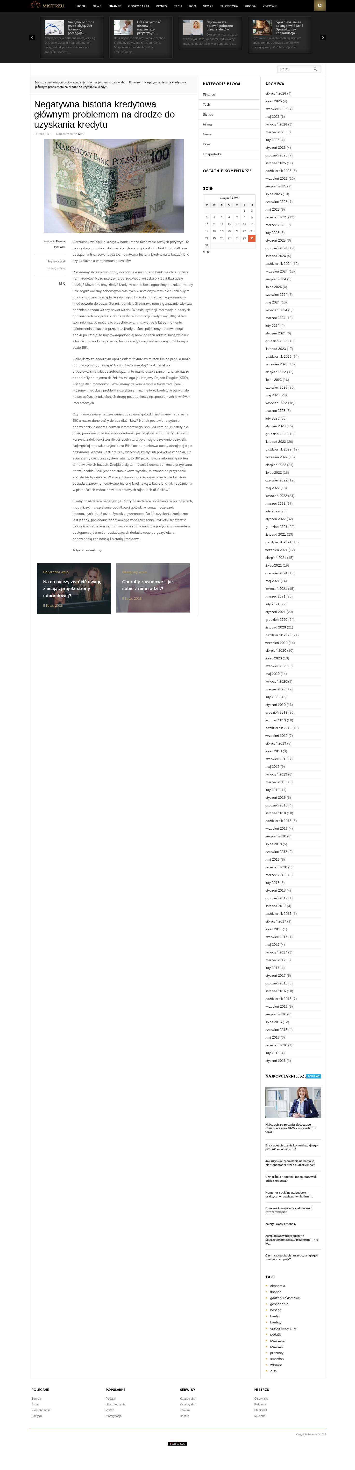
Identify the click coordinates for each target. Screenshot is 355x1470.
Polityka (36, 1416)
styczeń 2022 (275, 519)
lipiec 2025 (273, 194)
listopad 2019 (275, 720)
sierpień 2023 (275, 372)
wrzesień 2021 (276, 550)
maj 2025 (272, 209)
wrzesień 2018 (276, 828)
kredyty (61, 268)
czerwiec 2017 (276, 937)
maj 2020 (272, 674)
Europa (36, 1398)
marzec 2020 (275, 689)
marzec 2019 (275, 782)
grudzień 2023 (276, 341)
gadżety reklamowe (285, 1298)
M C (81, 134)
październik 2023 (278, 356)
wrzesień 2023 (276, 364)
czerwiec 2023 (276, 387)
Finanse (114, 6)
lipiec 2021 (273, 565)
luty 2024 (272, 325)
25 (214, 238)
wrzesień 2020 (276, 643)
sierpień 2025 (275, 186)
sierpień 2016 (275, 1014)
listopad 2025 (275, 163)
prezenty (277, 1353)
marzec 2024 (275, 318)
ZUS (273, 1371)
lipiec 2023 (273, 380)
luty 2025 (272, 233)
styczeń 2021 (275, 612)
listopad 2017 (275, 906)
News (97, 6)
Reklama (260, 1404)
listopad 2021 (275, 534)
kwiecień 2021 (276, 589)
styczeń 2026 (275, 147)
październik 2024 (278, 264)
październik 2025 (278, 171)
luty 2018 (272, 883)
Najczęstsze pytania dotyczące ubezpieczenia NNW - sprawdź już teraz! (290, 1128)
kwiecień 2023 (276, 403)
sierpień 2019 (275, 743)
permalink (59, 246)
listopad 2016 (275, 991)
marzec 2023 (275, 411)
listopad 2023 (275, 349)
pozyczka (277, 1340)
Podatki (111, 1398)
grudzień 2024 (276, 248)
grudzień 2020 (276, 619)
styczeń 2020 (275, 705)
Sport (208, 6)
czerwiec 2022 (276, 480)
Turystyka (229, 6)
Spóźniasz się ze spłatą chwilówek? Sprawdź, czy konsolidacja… (289, 27)
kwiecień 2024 (276, 310)
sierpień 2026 (275, 93)
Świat (35, 1404)
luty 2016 (272, 1053)
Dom (192, 6)
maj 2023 (272, 395)
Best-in (184, 1416)
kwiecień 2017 (276, 952)
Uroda (250, 6)
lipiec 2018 (273, 844)
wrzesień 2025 (276, 178)
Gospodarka (138, 6)
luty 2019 (272, 790)
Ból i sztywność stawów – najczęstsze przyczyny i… (149, 27)
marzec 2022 (275, 503)
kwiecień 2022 (276, 496)
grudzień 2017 (276, 898)
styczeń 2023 (275, 426)
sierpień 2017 (275, 921)
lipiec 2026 (273, 101)
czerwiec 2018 (276, 852)
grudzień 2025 (276, 155)
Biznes (161, 6)
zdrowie (276, 1365)
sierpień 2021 (275, 558)
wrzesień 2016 (276, 1006)
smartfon (277, 1359)
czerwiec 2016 (276, 1030)
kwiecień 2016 (276, 1045)
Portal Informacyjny (47, 5)
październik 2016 (278, 999)
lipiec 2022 (273, 472)
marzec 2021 (275, 596)
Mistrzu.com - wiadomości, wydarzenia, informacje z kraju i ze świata (80, 82)
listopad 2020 (275, 627)
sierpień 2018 (275, 836)
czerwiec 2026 (276, 109)
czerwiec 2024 (276, 294)
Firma (207, 124)
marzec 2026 (275, 132)
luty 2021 (272, 604)
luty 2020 (272, 697)
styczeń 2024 (275, 333)
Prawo (110, 1410)
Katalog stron (188, 1398)
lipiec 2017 (273, 929)
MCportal (260, 1416)
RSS (320, 5)
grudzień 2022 (276, 434)
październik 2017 (278, 914)
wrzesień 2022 (276, 457)
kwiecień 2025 (276, 217)
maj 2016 (272, 1037)
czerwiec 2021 (276, 573)
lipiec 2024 (273, 287)
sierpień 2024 (275, 279)
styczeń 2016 (275, 1061)
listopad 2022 (275, 441)
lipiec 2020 (273, 658)
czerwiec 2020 (276, 666)
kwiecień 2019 (276, 774)
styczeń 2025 (275, 240)
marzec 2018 (275, 875)
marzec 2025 (275, 225)
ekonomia (277, 1286)
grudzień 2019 (276, 712)
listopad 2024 (275, 256)
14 (236, 224)
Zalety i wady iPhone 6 (280, 1224)
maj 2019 (272, 766)
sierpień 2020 (275, 650)
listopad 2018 (275, 813)
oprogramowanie (283, 1328)
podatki (275, 1334)
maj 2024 (272, 302)
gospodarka (279, 1304)
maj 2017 (272, 944)
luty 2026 (272, 140)
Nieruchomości (41, 1410)
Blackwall (260, 1410)
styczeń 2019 (275, 797)
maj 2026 (272, 116)
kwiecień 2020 (276, 681)
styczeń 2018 (275, 890)
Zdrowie (270, 6)
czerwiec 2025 (276, 202)
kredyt (51, 268)
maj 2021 (272, 581)
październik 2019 (278, 728)
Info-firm (185, 1410)
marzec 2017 (275, 960)
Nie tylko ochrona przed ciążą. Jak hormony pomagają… (81, 27)
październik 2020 (278, 635)
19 (221, 231)
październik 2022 (278, 449)
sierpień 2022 (275, 465)
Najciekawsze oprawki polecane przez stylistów (219, 25)
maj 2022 (272, 488)
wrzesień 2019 (276, 736)
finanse (275, 1292)
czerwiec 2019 (276, 759)
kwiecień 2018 (276, 867)
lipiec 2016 (273, 1022)
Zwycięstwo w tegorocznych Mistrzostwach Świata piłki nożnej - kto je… (291, 1239)
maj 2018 (272, 859)
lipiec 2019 (273, 751)
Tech (178, 6)
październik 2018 (278, 821)
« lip (206, 251)
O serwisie (261, 1398)
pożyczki (276, 1346)
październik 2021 (278, 542)
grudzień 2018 (276, 805)
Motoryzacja (114, 1416)
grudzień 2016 (276, 983)
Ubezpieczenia (116, 1404)
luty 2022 (272, 511)
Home (81, 6)
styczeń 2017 (275, 975)
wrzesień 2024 (276, 271)
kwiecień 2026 (276, 124)
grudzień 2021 (276, 527)
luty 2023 (272, 418)
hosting (275, 1310)
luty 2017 (272, 968)
